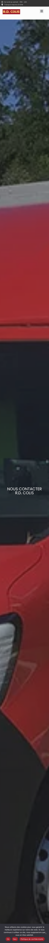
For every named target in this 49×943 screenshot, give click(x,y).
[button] (41, 11)
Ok (8, 939)
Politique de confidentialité (32, 939)
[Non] (45, 933)
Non (15, 939)
